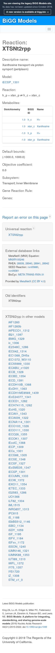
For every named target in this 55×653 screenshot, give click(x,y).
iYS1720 (14, 571)
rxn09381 (13, 270)
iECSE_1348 (17, 459)
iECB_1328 (16, 372)
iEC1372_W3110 (19, 359)
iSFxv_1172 (16, 542)
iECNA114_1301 (19, 422)
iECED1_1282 (17, 401)
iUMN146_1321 (18, 550)
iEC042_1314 (17, 351)
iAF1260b (14, 326)
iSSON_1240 (17, 546)
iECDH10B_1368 (19, 384)
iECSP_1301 (10, 82)
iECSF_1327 (16, 463)
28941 (37, 263)
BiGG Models (19, 20)
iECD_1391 (16, 380)
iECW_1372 (16, 480)
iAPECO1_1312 (18, 330)
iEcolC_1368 (16, 442)
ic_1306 (13, 343)
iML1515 (14, 505)
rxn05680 (33, 267)
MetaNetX (25, 281)
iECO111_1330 (18, 430)
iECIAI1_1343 (17, 413)
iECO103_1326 (18, 426)
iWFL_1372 (16, 563)
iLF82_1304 (16, 501)
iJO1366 (14, 496)
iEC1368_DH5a (18, 355)
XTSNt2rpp (15, 234)
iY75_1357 (15, 567)
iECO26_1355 (17, 434)
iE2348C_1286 (18, 347)
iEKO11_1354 (17, 484)
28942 (45, 263)
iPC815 (13, 513)
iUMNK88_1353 (18, 555)
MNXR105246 (16, 259)
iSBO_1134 (16, 525)
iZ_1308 (13, 575)
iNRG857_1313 (18, 509)
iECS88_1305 (17, 455)
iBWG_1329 (16, 338)
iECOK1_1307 (18, 438)
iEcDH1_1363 (17, 388)
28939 (20, 263)
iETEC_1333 (16, 488)
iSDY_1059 (15, 530)
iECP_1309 (16, 447)
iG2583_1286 (17, 492)
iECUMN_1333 (18, 476)
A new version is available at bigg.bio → (27, 11)
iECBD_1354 (17, 376)
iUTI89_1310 (17, 559)
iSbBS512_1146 (19, 521)
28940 (28, 263)
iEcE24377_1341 (19, 397)
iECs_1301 (15, 451)
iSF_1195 (14, 534)
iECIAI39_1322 (18, 417)
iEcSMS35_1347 (19, 467)
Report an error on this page (25, 217)
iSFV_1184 (15, 538)
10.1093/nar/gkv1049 (36, 626)
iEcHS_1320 (16, 409)
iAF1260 (14, 322)
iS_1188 (13, 517)
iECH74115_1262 (20, 405)
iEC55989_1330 (19, 363)
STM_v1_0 (15, 580)
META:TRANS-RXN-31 (31, 274)
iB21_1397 (15, 334)
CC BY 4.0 (39, 281)
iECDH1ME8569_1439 (23, 393)
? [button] (49, 216)
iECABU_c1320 (18, 368)
